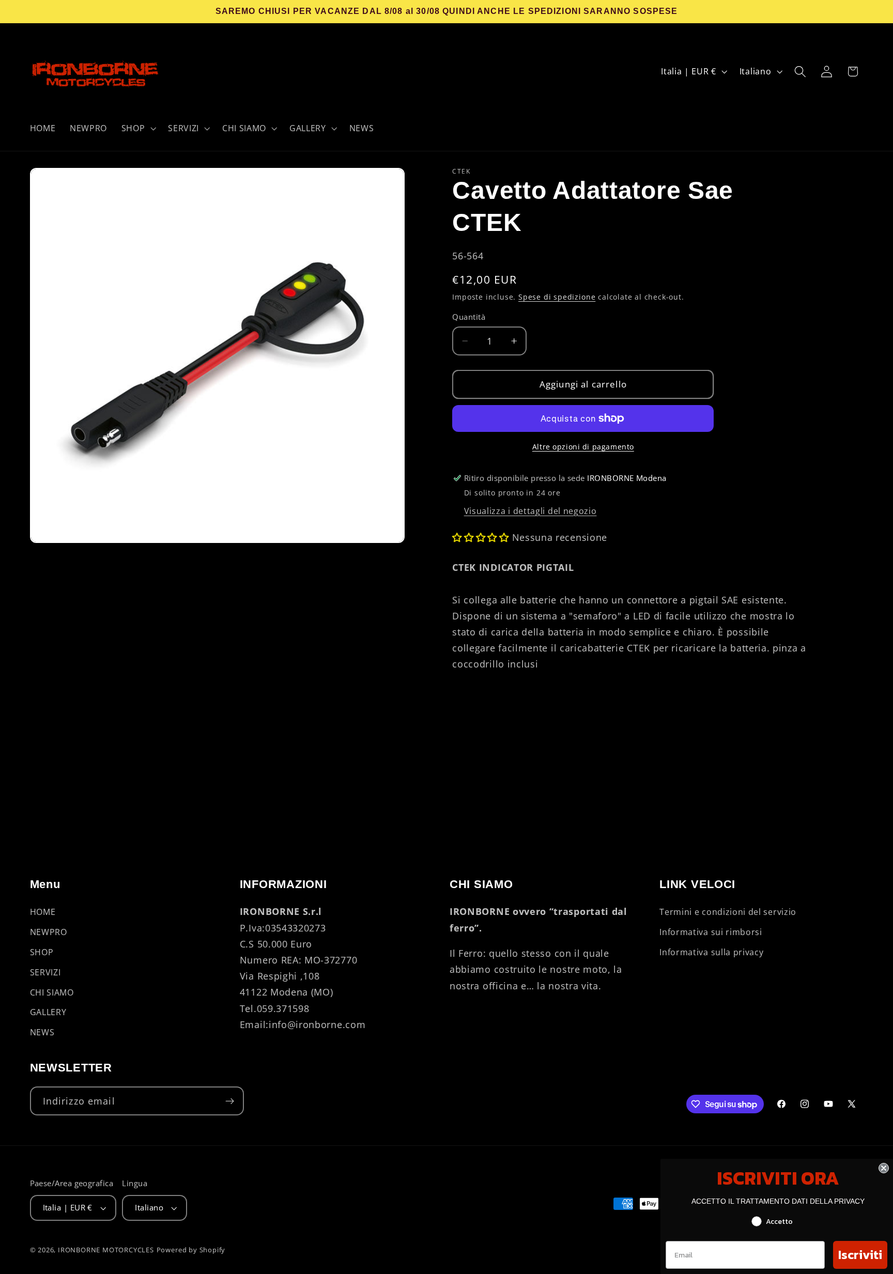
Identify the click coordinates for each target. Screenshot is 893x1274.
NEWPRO (48, 932)
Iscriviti (860, 1255)
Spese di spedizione (556, 297)
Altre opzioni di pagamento (583, 447)
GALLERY (48, 1012)
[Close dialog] (884, 1168)
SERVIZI (45, 972)
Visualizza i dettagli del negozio (530, 511)
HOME (43, 912)
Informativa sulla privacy (711, 952)
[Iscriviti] (230, 1101)
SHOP (42, 952)
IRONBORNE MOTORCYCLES (106, 1249)
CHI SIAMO (52, 992)
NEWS (42, 1032)
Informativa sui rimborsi (710, 932)
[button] (137, 128)
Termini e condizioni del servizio (727, 912)
